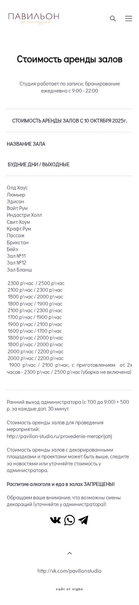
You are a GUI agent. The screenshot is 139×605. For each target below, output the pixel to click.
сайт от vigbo (69, 589)
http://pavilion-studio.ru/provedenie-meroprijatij (59, 436)
